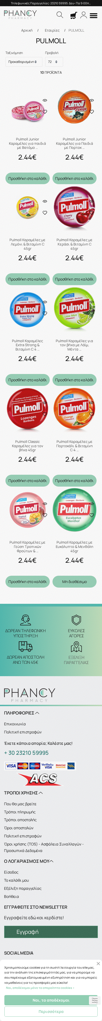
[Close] (98, 964)
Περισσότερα (51, 1011)
